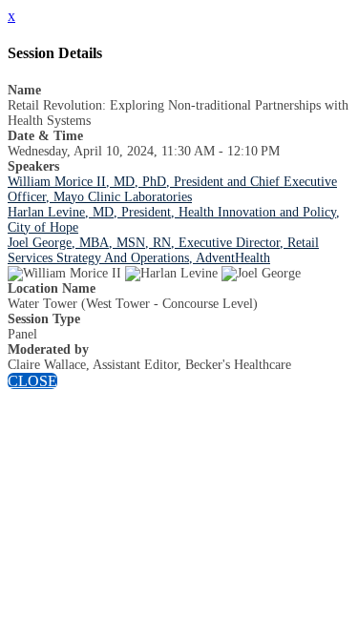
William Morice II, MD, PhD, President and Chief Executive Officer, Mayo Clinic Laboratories (172, 189)
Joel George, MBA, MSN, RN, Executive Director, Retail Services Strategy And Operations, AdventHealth (163, 250)
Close (32, 381)
